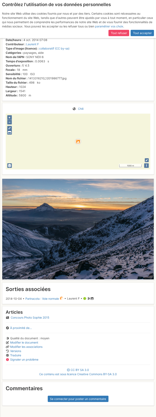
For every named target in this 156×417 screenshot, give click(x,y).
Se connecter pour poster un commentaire (78, 399)
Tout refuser (119, 33)
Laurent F (32, 44)
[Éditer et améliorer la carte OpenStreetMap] (147, 160)
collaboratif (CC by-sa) (54, 48)
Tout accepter (142, 33)
